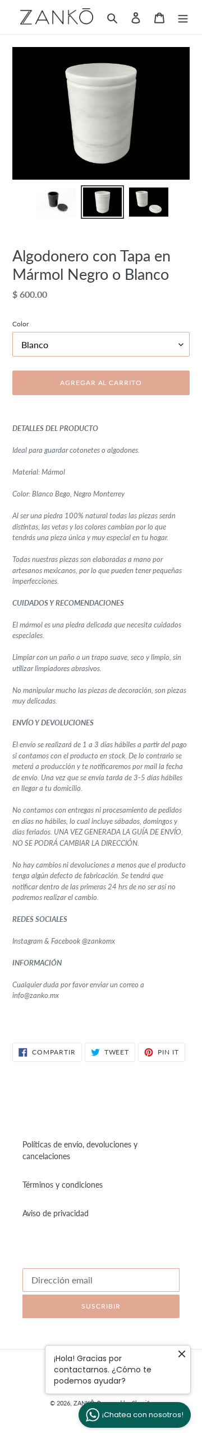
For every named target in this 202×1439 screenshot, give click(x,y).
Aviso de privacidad (55, 1213)
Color (20, 324)
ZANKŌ (84, 1403)
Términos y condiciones (62, 1184)
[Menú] (183, 17)
